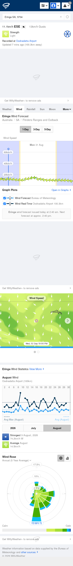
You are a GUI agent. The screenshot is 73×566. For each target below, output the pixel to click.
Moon (52, 109)
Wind (19, 109)
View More (35, 369)
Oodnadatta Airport (26, 41)
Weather (7, 109)
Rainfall (31, 109)
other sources (28, 552)
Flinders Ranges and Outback (40, 120)
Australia (7, 120)
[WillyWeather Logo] (8, 6)
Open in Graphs (60, 190)
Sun (42, 109)
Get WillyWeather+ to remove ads (22, 100)
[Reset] (60, 16)
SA (17, 120)
